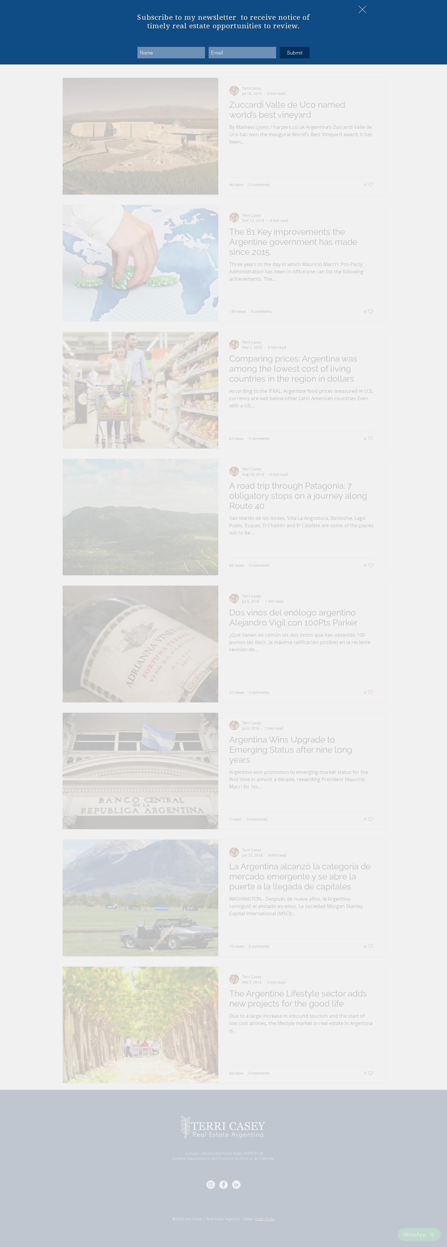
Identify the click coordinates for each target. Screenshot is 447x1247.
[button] (362, 9)
